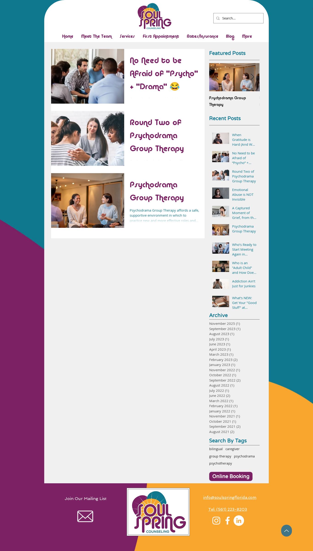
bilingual (216, 449)
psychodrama (244, 456)
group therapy (220, 456)
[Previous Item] (216, 77)
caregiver (232, 449)
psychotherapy (220, 463)
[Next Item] (252, 77)
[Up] (286, 531)
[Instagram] (216, 520)
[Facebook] (227, 520)
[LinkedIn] (238, 520)
